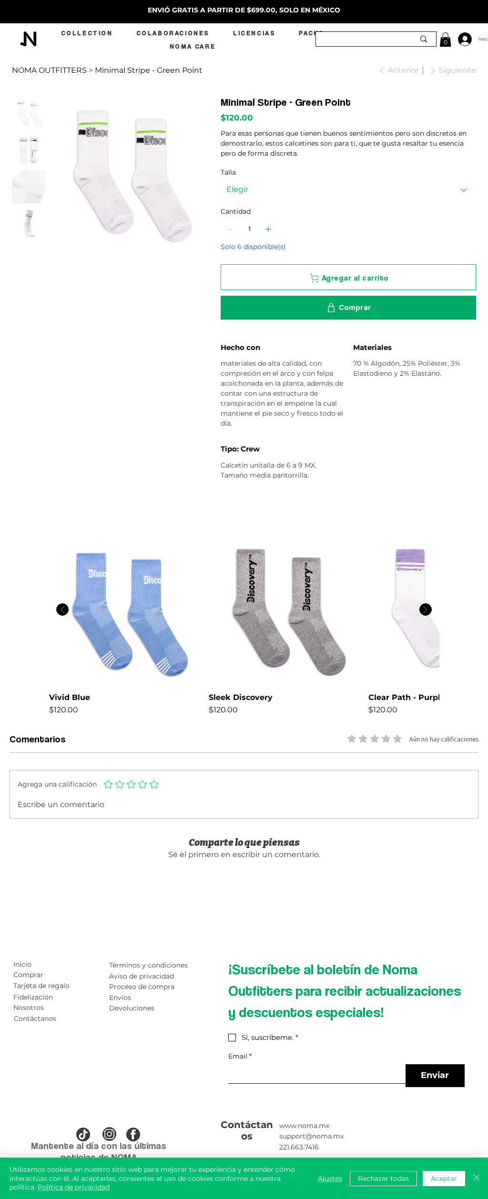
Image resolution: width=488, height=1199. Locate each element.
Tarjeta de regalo (41, 985)
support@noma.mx (311, 1136)
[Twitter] (243, 509)
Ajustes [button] (330, 1178)
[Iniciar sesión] (461, 39)
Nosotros (28, 1007)
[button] (445, 39)
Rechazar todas (383, 1178)
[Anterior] (62, 609)
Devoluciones (131, 1008)
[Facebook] (229, 509)
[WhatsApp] (223, 509)
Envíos (120, 997)
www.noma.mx (304, 1125)
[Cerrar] (476, 1178)
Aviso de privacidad (141, 976)
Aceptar (444, 1178)
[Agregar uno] (268, 229)
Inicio (22, 964)
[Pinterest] (236, 509)
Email (240, 1056)
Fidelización (33, 997)
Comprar (28, 974)
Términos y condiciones (148, 965)
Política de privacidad (74, 1187)
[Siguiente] (425, 609)
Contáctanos (35, 1018)
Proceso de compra (141, 986)
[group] (244, 625)
